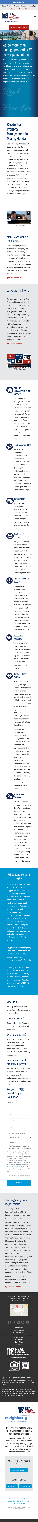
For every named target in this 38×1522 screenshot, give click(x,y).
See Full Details (14, 1286)
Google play (26, 1486)
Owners (23, 6)
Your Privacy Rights (19, 1503)
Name (10, 1103)
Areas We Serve (15, 343)
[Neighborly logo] (19, 2)
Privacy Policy (17, 1167)
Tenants (16, 6)
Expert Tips (32, 6)
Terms (8, 1167)
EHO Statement (18, 1340)
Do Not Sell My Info (23, 1501)
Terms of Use (13, 1499)
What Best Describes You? (17, 1133)
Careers (18, 1344)
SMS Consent (11, 1143)
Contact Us (18, 1328)
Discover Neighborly (18, 1470)
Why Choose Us (15, 277)
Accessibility (11, 1501)
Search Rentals (7, 6)
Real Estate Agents (18, 1332)
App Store (13, 1486)
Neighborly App (18, 1337)
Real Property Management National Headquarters (18, 1335)
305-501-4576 (22, 9)
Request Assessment (19, 27)
